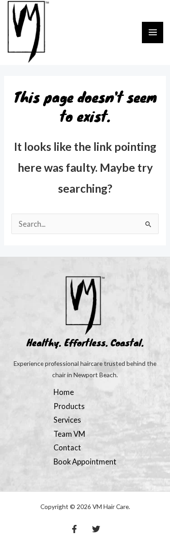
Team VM (69, 433)
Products (69, 406)
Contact (67, 447)
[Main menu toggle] (152, 32)
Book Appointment (85, 461)
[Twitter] (96, 529)
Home (63, 392)
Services (67, 419)
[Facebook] (74, 529)
